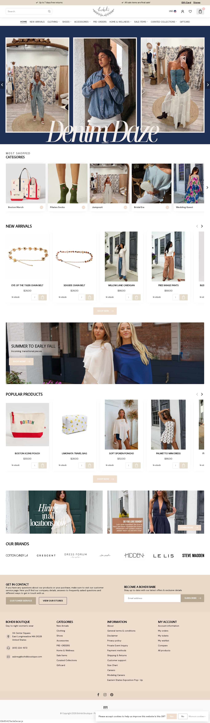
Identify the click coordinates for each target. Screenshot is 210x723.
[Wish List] (190, 11)
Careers (111, 670)
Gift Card (186, 2)
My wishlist (163, 640)
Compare (163, 645)
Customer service (21, 600)
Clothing (53, 21)
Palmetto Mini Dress (168, 453)
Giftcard (185, 21)
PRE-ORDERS (100, 21)
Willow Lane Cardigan (121, 285)
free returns (143, 2)
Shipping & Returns (117, 655)
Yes (172, 716)
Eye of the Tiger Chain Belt (27, 285)
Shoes (65, 21)
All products (164, 650)
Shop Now (103, 479)
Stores (196, 2)
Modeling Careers (116, 675)
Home (23, 21)
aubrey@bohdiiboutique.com (27, 656)
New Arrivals (37, 21)
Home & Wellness (119, 21)
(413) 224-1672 (19, 647)
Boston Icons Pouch (27, 453)
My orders (163, 630)
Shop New (103, 311)
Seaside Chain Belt (74, 285)
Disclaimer (112, 635)
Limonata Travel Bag (74, 453)
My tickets (163, 635)
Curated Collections (163, 21)
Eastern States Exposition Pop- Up (125, 680)
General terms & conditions (121, 630)
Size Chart (112, 665)
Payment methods (116, 650)
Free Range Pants (168, 285)
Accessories (81, 21)
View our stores (53, 600)
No (182, 716)
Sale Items (140, 21)
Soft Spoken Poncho (121, 453)
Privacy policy (114, 640)
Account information (168, 625)
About (110, 625)
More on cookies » (197, 716)
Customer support (116, 660)
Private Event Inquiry (117, 645)
